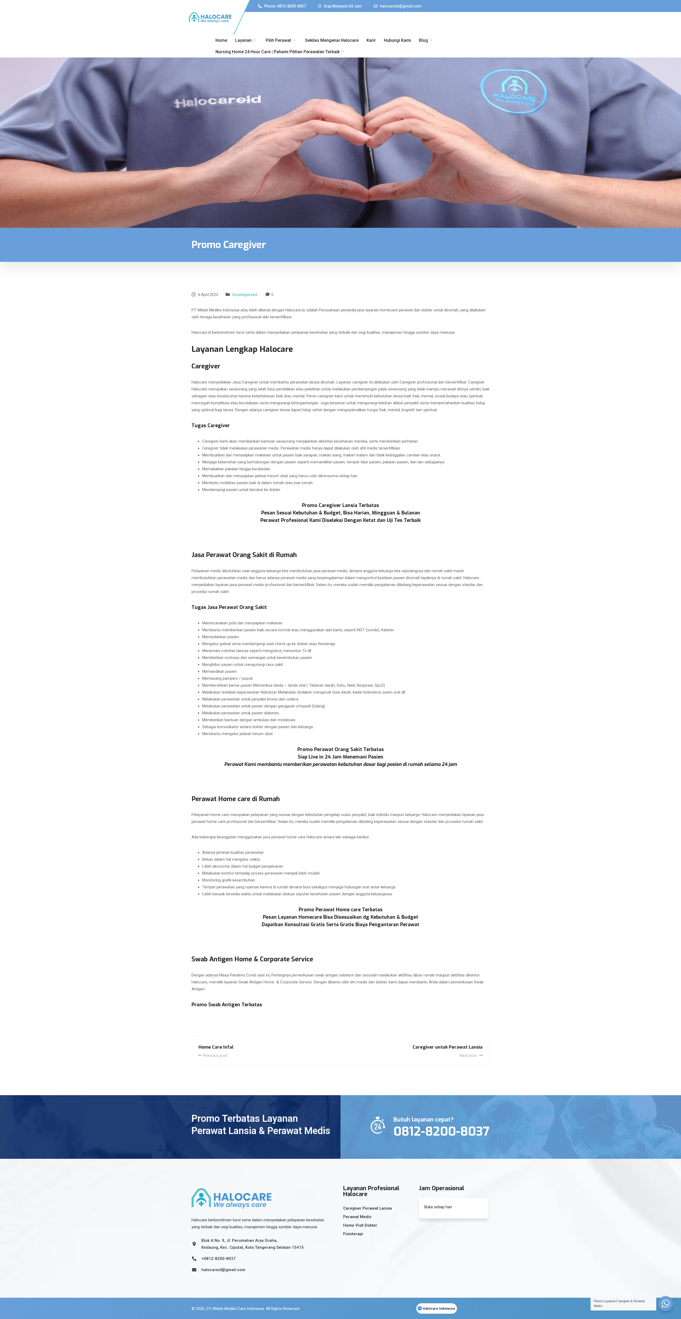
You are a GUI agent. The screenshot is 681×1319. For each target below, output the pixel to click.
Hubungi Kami (397, 40)
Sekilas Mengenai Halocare (332, 40)
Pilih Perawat (278, 40)
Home (221, 40)
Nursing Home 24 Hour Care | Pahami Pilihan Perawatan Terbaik (277, 51)
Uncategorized (244, 294)
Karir (371, 40)
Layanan (243, 40)
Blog (423, 40)
